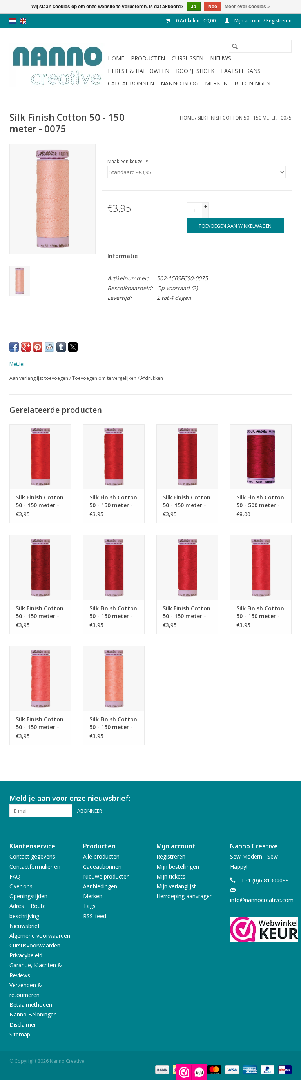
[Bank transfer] (161, 1069)
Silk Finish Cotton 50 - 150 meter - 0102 (186, 612)
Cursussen (187, 58)
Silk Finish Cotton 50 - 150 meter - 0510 (39, 501)
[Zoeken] (235, 46)
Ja (193, 6)
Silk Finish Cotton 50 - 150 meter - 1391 (260, 612)
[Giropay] (284, 1069)
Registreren (170, 856)
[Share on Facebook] (14, 347)
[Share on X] (73, 347)
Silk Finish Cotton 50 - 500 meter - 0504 (260, 501)
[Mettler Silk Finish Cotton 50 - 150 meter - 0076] (114, 678)
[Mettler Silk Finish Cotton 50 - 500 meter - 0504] (261, 456)
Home (116, 58)
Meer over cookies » (247, 6)
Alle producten (101, 856)
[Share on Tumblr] (61, 347)
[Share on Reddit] (49, 347)
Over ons (21, 886)
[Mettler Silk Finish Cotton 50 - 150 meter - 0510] (40, 456)
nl (12, 21)
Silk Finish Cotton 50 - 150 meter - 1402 (39, 723)
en (23, 21)
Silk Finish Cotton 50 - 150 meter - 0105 (39, 612)
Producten (148, 58)
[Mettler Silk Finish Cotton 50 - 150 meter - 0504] (187, 456)
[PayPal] (267, 1069)
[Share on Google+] (26, 347)
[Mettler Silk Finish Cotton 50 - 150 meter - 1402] (40, 678)
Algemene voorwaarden (39, 935)
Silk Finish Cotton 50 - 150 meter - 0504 (186, 501)
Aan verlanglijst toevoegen (39, 378)
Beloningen (252, 83)
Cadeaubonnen (131, 83)
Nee (212, 6)
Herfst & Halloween (138, 70)
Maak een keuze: (127, 161)
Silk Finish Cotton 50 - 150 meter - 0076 (113, 723)
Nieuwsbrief (24, 925)
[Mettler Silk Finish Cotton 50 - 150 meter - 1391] (261, 567)
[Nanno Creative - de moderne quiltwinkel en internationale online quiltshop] (57, 65)
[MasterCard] (213, 1069)
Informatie (122, 256)
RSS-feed (94, 916)
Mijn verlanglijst (176, 886)
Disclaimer (22, 1024)
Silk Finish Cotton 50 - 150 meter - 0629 (113, 612)
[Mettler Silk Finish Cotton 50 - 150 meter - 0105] (40, 567)
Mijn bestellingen (177, 866)
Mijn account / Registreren (262, 20)
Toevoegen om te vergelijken (105, 378)
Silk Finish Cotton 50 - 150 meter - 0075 (245, 117)
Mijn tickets (170, 876)
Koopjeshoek (195, 70)
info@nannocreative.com (262, 900)
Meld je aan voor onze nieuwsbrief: (69, 798)
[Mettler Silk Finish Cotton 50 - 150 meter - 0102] (187, 567)
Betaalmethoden (30, 1004)
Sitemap (19, 1034)
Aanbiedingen (100, 886)
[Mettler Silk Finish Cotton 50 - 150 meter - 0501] (114, 456)
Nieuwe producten (106, 876)
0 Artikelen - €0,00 (196, 20)
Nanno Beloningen (33, 1014)
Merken (216, 83)
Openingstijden (28, 896)
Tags (89, 905)
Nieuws (220, 58)
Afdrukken (151, 378)
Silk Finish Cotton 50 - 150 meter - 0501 (113, 501)
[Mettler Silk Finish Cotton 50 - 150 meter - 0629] (114, 567)
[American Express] (249, 1069)
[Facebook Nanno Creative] (257, 798)
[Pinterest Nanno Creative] (271, 798)
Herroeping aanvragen (184, 896)
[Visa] (231, 1069)
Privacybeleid (25, 955)
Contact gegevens (32, 856)
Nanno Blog (179, 83)
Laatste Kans (241, 70)
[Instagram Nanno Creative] (285, 798)
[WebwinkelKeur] (261, 929)
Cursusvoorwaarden (34, 945)
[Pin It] (37, 347)
